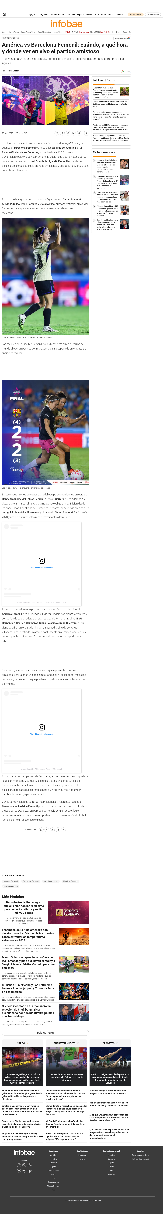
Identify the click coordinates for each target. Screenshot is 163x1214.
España (80, 14)
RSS (53, 1190)
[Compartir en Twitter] (68, 133)
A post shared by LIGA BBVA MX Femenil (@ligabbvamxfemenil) (41, 602)
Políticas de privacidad (140, 1159)
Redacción (82, 1155)
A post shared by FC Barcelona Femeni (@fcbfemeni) (41, 769)
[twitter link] (24, 1165)
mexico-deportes (10, 886)
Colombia (71, 14)
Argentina (44, 14)
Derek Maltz (49, 32)
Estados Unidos (57, 14)
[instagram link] (29, 1165)
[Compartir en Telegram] (79, 133)
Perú (97, 14)
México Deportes (10, 38)
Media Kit (111, 1174)
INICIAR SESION (153, 14)
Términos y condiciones (140, 1155)
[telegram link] (24, 1171)
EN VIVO (72, 32)
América (53, 1155)
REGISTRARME (135, 14)
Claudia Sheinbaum (121, 32)
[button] (4, 14)
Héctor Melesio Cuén (36, 32)
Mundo (120, 14)
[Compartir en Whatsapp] (57, 133)
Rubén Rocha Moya (19, 32)
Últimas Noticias (53, 1186)
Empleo (82, 1159)
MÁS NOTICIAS (45, 1032)
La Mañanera (6, 32)
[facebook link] (19, 1165)
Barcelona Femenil (31, 881)
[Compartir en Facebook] (62, 133)
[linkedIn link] (29, 1171)
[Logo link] (66, 23)
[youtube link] (19, 1171)
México (89, 14)
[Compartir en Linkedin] (73, 133)
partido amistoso (51, 881)
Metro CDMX (92, 32)
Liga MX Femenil (70, 881)
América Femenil (10, 881)
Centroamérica (107, 14)
